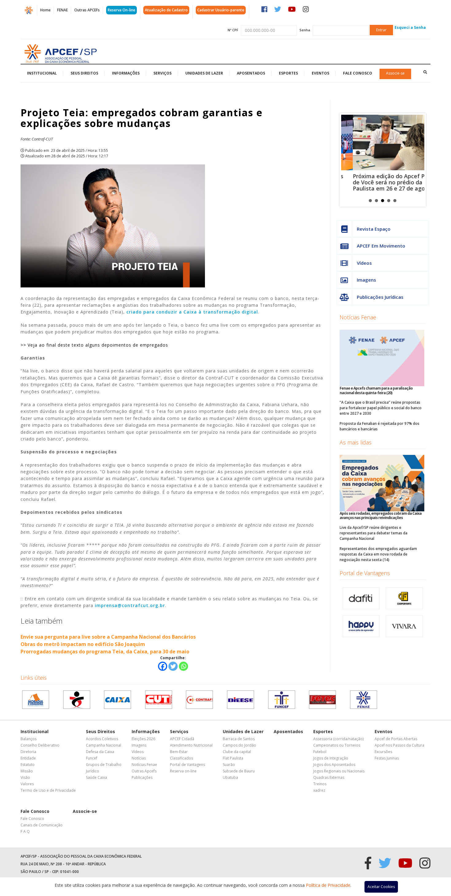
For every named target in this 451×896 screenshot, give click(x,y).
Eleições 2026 (143, 738)
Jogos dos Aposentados (334, 764)
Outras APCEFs (87, 10)
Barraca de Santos (239, 738)
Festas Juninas (387, 758)
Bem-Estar (179, 751)
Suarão (229, 764)
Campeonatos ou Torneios (336, 745)
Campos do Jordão (239, 745)
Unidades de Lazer (204, 73)
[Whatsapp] (183, 666)
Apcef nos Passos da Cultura (399, 745)
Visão (25, 777)
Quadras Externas (328, 777)
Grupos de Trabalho (103, 764)
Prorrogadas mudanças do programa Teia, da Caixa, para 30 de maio (105, 651)
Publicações (142, 777)
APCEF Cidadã (182, 738)
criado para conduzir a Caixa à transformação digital (192, 312)
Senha (304, 30)
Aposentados (251, 73)
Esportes (288, 73)
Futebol (319, 751)
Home (45, 10)
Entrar (381, 30)
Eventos (320, 73)
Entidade (28, 758)
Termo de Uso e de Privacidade (48, 790)
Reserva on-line (183, 771)
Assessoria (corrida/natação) (338, 738)
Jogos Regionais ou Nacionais (338, 771)
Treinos (319, 783)
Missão (27, 771)
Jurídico (92, 771)
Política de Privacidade (328, 885)
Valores (27, 783)
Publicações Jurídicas (380, 297)
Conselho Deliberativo (40, 745)
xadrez (319, 790)
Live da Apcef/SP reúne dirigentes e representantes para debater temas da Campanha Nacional (373, 533)
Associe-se (395, 73)
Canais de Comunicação (42, 825)
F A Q (25, 831)
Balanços (29, 738)
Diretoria (28, 751)
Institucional (42, 73)
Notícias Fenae (358, 317)
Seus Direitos (84, 73)
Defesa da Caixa (100, 751)
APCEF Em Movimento (381, 246)
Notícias (139, 758)
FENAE (62, 10)
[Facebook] (162, 666)
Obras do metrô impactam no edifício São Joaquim (83, 644)
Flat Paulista (233, 758)
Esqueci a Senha (410, 27)
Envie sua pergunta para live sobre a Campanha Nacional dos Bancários (108, 636)
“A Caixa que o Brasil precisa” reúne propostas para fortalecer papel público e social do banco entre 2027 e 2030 (381, 408)
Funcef (91, 758)
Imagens (366, 280)
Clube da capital (237, 751)
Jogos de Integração (330, 758)
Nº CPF (233, 30)
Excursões (383, 751)
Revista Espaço (374, 229)
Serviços (162, 73)
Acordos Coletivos (102, 738)
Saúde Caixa (96, 777)
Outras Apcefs (144, 771)
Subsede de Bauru (239, 771)
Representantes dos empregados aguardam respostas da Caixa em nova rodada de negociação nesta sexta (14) (378, 554)
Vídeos (364, 263)
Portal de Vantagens (365, 573)
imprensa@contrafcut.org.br (130, 605)
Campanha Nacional (103, 745)
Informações (126, 73)
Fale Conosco (357, 73)
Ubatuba (230, 777)
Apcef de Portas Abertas (396, 738)
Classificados (181, 758)
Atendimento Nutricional (191, 745)
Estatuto (28, 764)
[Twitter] (173, 666)
